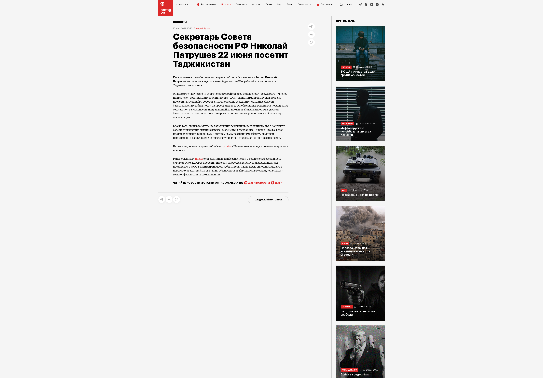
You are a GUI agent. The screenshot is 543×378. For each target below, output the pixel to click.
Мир (279, 5)
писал (199, 158)
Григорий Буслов (202, 29)
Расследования (208, 5)
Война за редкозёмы (355, 374)
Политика (226, 5)
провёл (226, 146)
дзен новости (259, 183)
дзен (278, 183)
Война (269, 5)
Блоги (289, 5)
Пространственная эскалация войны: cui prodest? (355, 251)
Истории (256, 5)
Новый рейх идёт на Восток (360, 195)
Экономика (241, 5)
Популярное (326, 5)
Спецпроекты (304, 5)
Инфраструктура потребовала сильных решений (356, 131)
